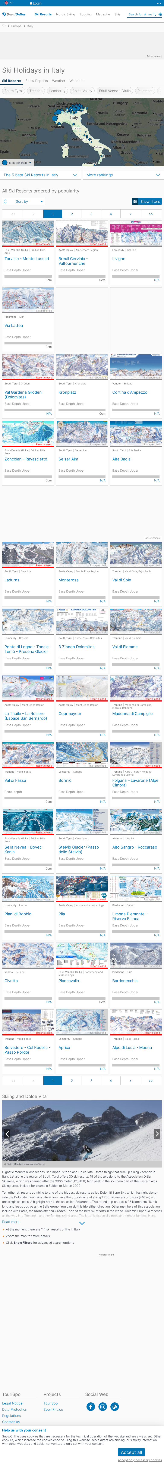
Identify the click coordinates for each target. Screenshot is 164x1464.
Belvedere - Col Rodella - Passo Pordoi (27, 1049)
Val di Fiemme (133, 638)
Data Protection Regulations (14, 1412)
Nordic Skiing (65, 14)
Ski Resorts (11, 81)
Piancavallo (69, 980)
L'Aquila (129, 838)
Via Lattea (13, 325)
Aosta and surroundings (90, 905)
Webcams (77, 81)
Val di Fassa (24, 771)
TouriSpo (51, 1403)
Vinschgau (81, 838)
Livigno (118, 258)
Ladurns (11, 580)
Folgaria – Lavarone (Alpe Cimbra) (135, 782)
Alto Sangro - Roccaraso (134, 847)
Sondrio (131, 250)
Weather (58, 81)
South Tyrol (13, 91)
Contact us (11, 1422)
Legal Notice (12, 1403)
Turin (21, 316)
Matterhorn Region (87, 250)
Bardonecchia (125, 980)
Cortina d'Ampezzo (129, 392)
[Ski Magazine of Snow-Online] (114, 1406)
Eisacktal (26, 571)
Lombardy (57, 91)
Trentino (35, 91)
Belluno (127, 383)
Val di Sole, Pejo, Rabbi (138, 571)
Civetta (11, 980)
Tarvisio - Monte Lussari (26, 258)
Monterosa (69, 580)
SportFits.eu (53, 1409)
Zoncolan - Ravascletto (25, 459)
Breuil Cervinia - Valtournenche (73, 261)
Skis (117, 14)
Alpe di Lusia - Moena (132, 1047)
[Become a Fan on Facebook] (90, 1406)
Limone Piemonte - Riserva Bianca (129, 916)
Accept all (131, 1452)
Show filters (150, 201)
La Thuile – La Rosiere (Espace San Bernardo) (25, 716)
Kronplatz (80, 383)
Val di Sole (121, 580)
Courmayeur (70, 713)
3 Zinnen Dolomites (77, 646)
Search (154, 14)
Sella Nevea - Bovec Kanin (23, 849)
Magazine (103, 14)
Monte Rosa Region (87, 571)
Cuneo (130, 905)
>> (151, 214)
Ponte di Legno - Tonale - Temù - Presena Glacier (27, 649)
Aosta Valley (82, 91)
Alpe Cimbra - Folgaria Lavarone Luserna (131, 773)
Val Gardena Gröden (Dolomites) (23, 394)
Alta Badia (135, 450)
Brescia (23, 638)
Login (37, 3)
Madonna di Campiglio (132, 713)
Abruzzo (117, 838)
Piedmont (145, 91)
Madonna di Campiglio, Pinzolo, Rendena (132, 706)
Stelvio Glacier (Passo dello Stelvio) (79, 849)
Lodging (86, 14)
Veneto (116, 383)
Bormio (65, 780)
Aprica (64, 1047)
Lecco (23, 905)
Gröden (25, 383)
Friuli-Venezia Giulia (115, 91)
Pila (62, 913)
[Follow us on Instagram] (102, 1406)
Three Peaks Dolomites (88, 638)
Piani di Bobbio (17, 913)
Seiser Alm (81, 450)
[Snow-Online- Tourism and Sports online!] (5, 25)
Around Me (160, 14)
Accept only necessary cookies (140, 1460)
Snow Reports (36, 81)
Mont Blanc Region (33, 704)
